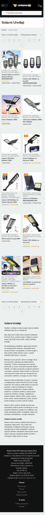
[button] (39, 5)
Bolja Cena (26, 193)
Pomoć (21, 489)
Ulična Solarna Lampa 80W (11, 239)
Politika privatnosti (22, 504)
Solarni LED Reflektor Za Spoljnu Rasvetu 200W (10, 201)
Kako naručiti (21, 492)
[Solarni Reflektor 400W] (11, 104)
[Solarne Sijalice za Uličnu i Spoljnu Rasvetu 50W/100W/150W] (11, 59)
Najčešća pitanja (21, 495)
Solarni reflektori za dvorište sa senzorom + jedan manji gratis (10, 286)
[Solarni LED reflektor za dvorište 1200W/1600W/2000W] (32, 61)
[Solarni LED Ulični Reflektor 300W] (11, 143)
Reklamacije (21, 486)
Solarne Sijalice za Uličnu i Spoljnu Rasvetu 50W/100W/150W (11, 77)
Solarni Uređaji (13, 72)
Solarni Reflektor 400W (9, 119)
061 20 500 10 (22, 470)
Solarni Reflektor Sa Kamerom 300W (29, 159)
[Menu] (5, 5)
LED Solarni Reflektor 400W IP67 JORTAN (32, 121)
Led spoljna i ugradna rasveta (9, 195)
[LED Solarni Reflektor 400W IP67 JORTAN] (32, 104)
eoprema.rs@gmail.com (27, 478)
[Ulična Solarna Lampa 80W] (11, 223)
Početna (4, 30)
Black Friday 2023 (8, 193)
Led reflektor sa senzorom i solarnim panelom (32, 283)
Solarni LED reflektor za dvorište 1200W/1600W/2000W (31, 81)
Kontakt (21, 506)
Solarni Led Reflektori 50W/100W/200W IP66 (30, 199)
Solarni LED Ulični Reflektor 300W (8, 159)
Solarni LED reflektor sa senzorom (31, 241)
